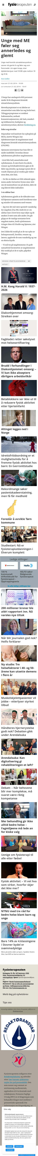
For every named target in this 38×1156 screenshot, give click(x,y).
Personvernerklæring (15, 975)
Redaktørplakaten (12, 1077)
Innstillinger (10, 1150)
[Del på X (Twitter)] (18, 90)
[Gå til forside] (20, 4)
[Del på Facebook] (15, 90)
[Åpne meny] (3, 5)
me (29, 261)
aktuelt (5, 264)
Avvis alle (9, 1146)
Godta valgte (19, 1146)
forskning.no (30, 125)
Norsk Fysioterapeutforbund (19, 982)
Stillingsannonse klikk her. (20, 986)
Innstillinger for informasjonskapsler (26, 1154)
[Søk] (35, 4)
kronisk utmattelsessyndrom (13, 261)
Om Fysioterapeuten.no (18, 988)
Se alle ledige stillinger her (19, 586)
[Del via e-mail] (22, 90)
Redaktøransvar (18, 1011)
